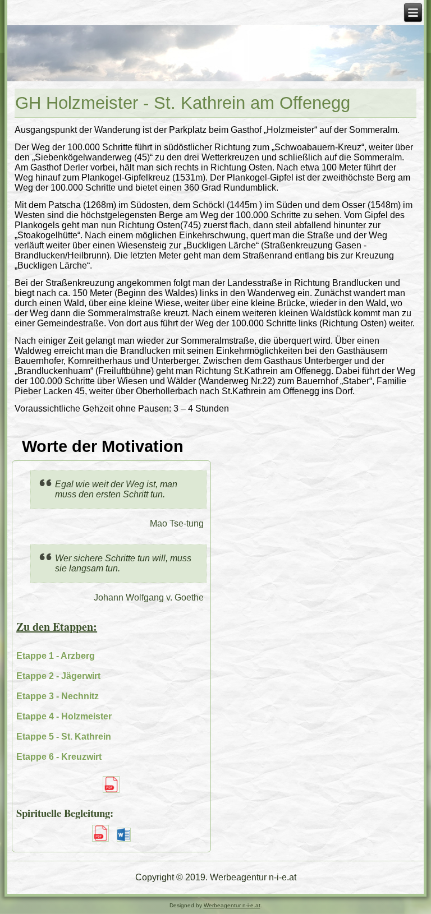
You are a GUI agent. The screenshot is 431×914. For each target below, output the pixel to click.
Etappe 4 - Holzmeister (64, 716)
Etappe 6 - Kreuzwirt (59, 756)
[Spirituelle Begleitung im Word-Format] (124, 842)
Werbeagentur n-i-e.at (232, 905)
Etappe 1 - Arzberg (55, 656)
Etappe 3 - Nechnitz (57, 696)
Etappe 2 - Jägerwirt (58, 676)
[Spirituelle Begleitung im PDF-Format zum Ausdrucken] (100, 842)
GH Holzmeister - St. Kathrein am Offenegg (182, 103)
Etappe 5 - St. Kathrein (63, 736)
